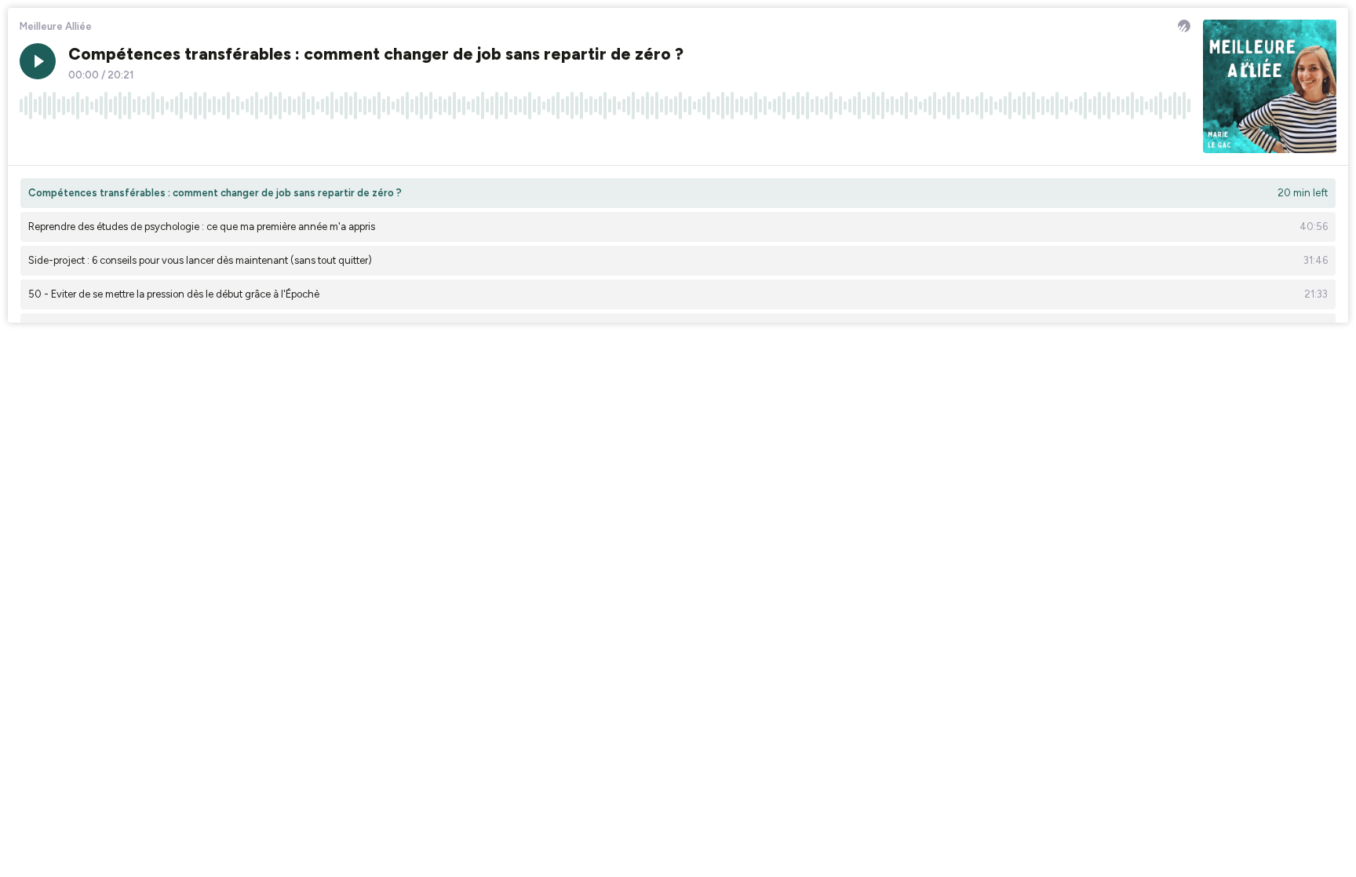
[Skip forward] (91, 140)
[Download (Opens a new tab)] (1119, 140)
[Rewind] (31, 140)
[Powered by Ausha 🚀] (1184, 26)
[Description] (1178, 140)
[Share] (1149, 140)
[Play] (38, 61)
